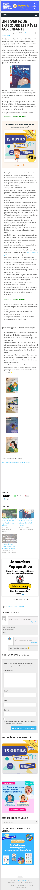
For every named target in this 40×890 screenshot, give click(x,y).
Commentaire (8, 670)
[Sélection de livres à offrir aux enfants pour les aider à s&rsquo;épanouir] (9, 538)
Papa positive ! (22, 880)
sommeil (21, 606)
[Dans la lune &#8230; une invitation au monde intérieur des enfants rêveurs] (26, 513)
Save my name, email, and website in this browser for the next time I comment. (20, 722)
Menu (5, 15)
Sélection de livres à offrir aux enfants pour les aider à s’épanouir (9, 546)
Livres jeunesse (30, 33)
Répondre (34, 622)
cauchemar (9, 606)
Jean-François (6, 33)
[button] (12, 386)
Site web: (6, 710)
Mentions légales (15, 883)
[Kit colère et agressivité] (20, 776)
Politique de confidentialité (21, 885)
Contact (28, 883)
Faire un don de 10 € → (20, 599)
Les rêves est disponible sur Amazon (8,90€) (16, 462)
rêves (15, 606)
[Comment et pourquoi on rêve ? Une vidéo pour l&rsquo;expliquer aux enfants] (9, 513)
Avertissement (21, 887)
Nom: (6, 691)
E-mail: (6, 700)
